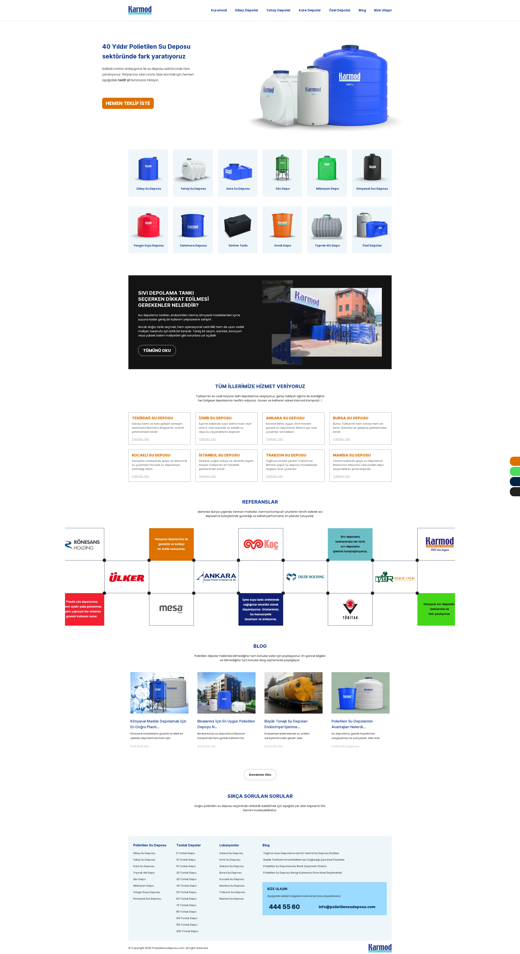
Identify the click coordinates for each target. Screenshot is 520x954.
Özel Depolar (340, 10)
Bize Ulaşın (383, 10)
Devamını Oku (260, 775)
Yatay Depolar (278, 10)
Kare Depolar (310, 10)
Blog (362, 10)
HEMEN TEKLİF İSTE (128, 103)
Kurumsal (219, 10)
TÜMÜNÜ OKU (157, 350)
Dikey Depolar (246, 10)
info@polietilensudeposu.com (347, 907)
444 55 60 (284, 906)
